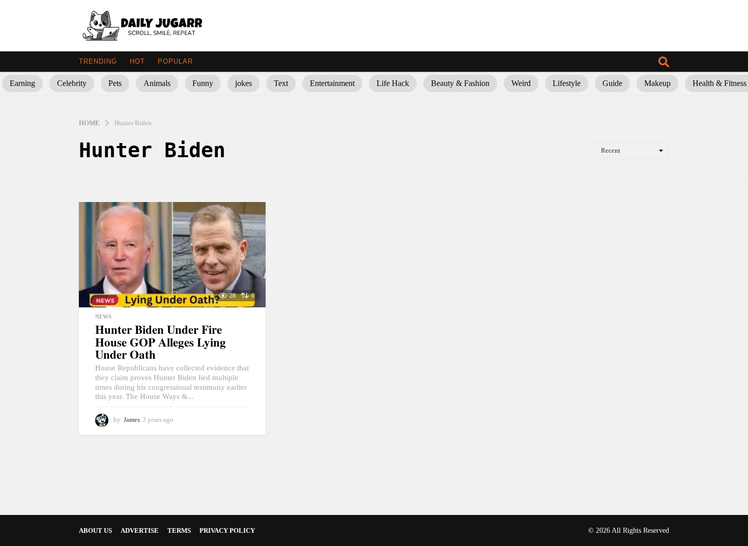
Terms (179, 530)
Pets (115, 83)
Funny (202, 83)
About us (95, 530)
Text (281, 83)
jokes (243, 83)
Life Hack (393, 83)
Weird (521, 83)
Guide (612, 83)
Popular (175, 61)
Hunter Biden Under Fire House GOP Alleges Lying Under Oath (160, 342)
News (103, 316)
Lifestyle (567, 83)
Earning (22, 83)
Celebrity (72, 83)
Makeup (657, 83)
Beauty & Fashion (460, 83)
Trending (98, 61)
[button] (663, 61)
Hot (137, 61)
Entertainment (332, 83)
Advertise (140, 530)
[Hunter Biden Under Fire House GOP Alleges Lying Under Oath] (172, 254)
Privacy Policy (227, 530)
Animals (156, 83)
